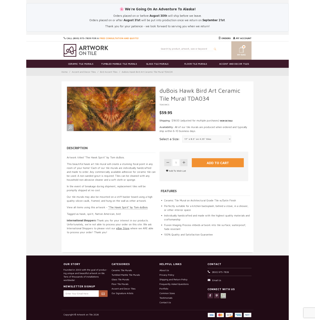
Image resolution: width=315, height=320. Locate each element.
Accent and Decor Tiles (234, 63)
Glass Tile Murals (157, 63)
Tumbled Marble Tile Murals (119, 63)
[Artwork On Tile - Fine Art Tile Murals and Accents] (85, 50)
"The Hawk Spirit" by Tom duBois (128, 207)
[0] (237, 50)
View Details (226, 121)
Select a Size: (169, 139)
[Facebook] (210, 295)
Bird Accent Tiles (108, 71)
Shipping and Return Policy (173, 279)
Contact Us (165, 302)
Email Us (216, 280)
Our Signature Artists (122, 293)
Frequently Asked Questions (174, 284)
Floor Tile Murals (195, 63)
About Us (164, 270)
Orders (226, 38)
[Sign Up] (103, 293)
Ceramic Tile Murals (81, 63)
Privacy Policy (166, 274)
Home (65, 71)
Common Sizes (167, 293)
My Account (243, 38)
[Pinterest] (216, 295)
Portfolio (163, 288)
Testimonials (165, 297)
